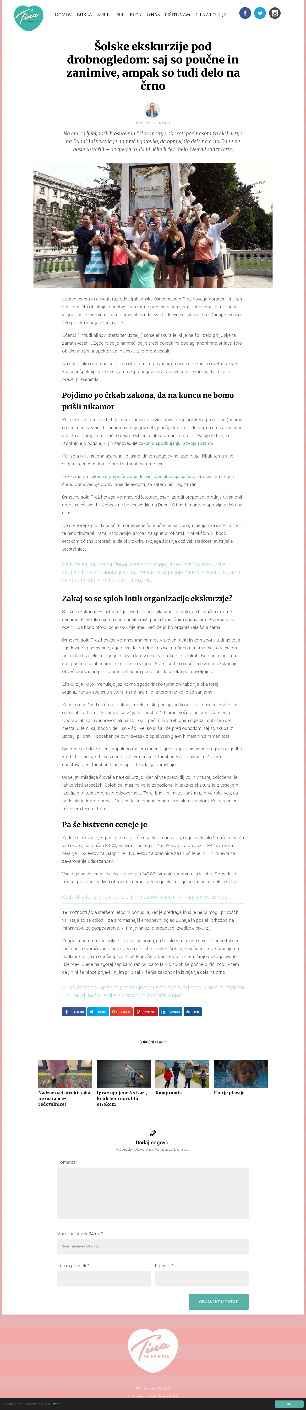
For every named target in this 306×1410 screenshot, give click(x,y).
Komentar (67, 1162)
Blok (136, 14)
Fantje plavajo (229, 1092)
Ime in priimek (73, 1266)
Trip (120, 14)
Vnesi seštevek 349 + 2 (80, 1234)
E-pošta (164, 1266)
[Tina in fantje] (28, 18)
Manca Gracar (168, 1396)
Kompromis (168, 1092)
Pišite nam (177, 14)
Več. (56, 1403)
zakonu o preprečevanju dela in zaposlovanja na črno (142, 476)
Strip (103, 14)
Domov (63, 14)
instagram (275, 13)
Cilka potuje (211, 14)
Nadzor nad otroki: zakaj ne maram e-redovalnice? (65, 1098)
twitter (260, 13)
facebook (245, 13)
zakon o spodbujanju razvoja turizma (176, 443)
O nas (153, 14)
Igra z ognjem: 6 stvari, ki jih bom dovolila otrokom (122, 1098)
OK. (289, 1404)
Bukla (84, 14)
